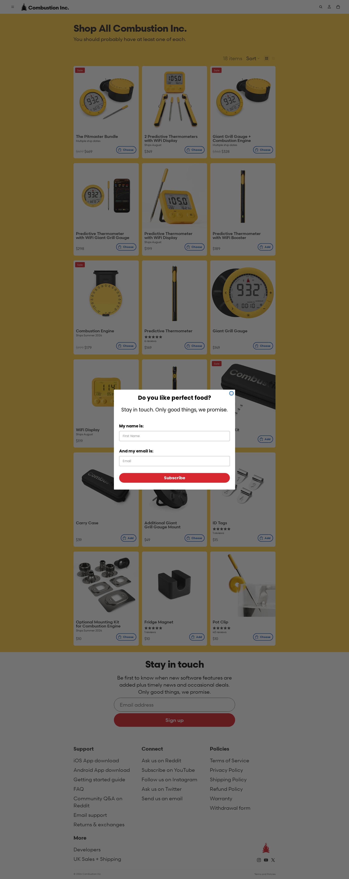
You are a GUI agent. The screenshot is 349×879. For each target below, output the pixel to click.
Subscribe (174, 478)
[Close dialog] (231, 393)
